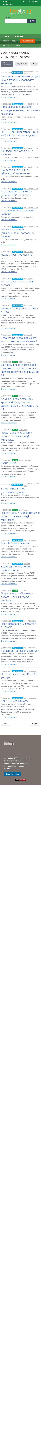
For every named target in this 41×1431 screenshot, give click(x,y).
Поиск (17, 45)
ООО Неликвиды (25, 362)
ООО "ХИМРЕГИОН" (31, 104)
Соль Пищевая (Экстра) (15, 701)
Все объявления (7, 64)
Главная (6, 36)
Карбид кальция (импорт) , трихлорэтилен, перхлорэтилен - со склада (20, 110)
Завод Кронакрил (25, 460)
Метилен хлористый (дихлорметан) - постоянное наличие (18, 233)
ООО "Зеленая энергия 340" (32, 485)
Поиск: (7, 17)
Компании (19, 36)
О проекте (6, 1)
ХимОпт (27, 564)
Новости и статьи (10, 41)
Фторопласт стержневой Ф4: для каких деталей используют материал (20, 80)
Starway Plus (28, 252)
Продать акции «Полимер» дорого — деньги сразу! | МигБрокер (17, 597)
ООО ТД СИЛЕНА (30, 540)
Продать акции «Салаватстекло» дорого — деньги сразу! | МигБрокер (20, 516)
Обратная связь (12, 774)
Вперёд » (35, 723)
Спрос (34, 64)
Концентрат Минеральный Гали (20, 650)
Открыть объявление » (9, 97)
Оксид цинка (8, 463)
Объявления (28, 41)
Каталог (6, 45)
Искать (32, 21)
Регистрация (33, 1)
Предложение (22, 64)
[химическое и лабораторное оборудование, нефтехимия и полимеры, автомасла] (21, 12)
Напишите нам (8, 4)
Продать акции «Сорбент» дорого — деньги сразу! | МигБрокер (16, 436)
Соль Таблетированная (15, 543)
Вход (24, 1)
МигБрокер (23, 430)
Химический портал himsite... (31, 73)
